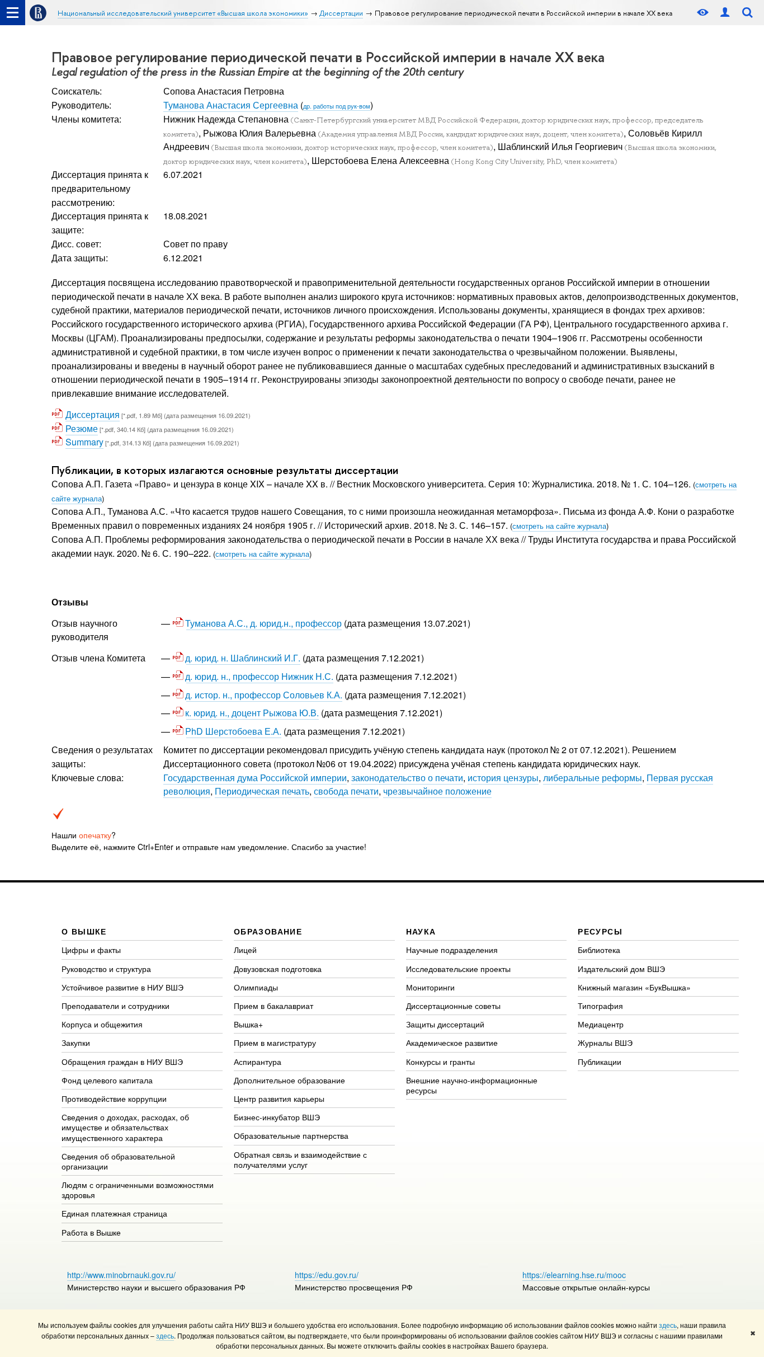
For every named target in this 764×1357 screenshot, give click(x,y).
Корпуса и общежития (102, 1024)
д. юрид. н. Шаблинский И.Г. (243, 657)
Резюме (81, 428)
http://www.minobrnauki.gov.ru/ (121, 1274)
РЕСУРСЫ (600, 931)
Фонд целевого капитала (107, 1080)
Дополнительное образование (289, 1080)
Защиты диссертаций (445, 1024)
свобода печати (346, 791)
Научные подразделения (452, 949)
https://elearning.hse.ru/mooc (574, 1274)
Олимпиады (256, 987)
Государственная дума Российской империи (255, 777)
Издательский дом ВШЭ (621, 968)
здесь (668, 1325)
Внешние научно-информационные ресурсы (471, 1085)
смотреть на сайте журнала (559, 525)
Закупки (76, 1042)
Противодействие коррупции (114, 1098)
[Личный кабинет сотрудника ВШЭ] (724, 12)
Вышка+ (248, 1024)
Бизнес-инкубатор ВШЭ (277, 1117)
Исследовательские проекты (458, 968)
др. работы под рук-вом (336, 105)
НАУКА (421, 931)
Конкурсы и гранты (440, 1061)
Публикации (599, 1061)
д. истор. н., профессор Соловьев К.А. (264, 694)
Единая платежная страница (114, 1213)
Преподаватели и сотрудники (115, 1005)
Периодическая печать (262, 791)
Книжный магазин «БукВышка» (634, 987)
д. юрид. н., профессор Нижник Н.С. (259, 676)
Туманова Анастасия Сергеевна (230, 104)
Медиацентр (601, 1024)
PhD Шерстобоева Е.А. (233, 731)
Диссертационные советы (453, 1005)
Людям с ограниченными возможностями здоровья (138, 1189)
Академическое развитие (452, 1042)
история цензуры (503, 777)
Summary (84, 441)
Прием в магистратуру (275, 1042)
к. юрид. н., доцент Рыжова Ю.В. (252, 712)
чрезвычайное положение (437, 791)
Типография (600, 1005)
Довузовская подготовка (278, 968)
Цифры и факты (91, 949)
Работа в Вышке (91, 1232)
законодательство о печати (407, 777)
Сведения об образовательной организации (118, 1161)
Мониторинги (430, 987)
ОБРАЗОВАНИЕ (268, 931)
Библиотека (599, 949)
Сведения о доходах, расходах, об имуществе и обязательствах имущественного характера (125, 1127)
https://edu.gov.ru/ (327, 1274)
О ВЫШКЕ (84, 931)
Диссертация (92, 414)
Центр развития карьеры (279, 1098)
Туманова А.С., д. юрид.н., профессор (264, 623)
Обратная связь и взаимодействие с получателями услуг (300, 1159)
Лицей (245, 949)
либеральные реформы (592, 777)
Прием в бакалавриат (273, 1005)
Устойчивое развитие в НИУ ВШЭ (122, 987)
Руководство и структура (106, 968)
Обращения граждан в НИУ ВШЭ (122, 1061)
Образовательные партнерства (291, 1135)
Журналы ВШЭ (605, 1042)
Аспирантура (257, 1061)
